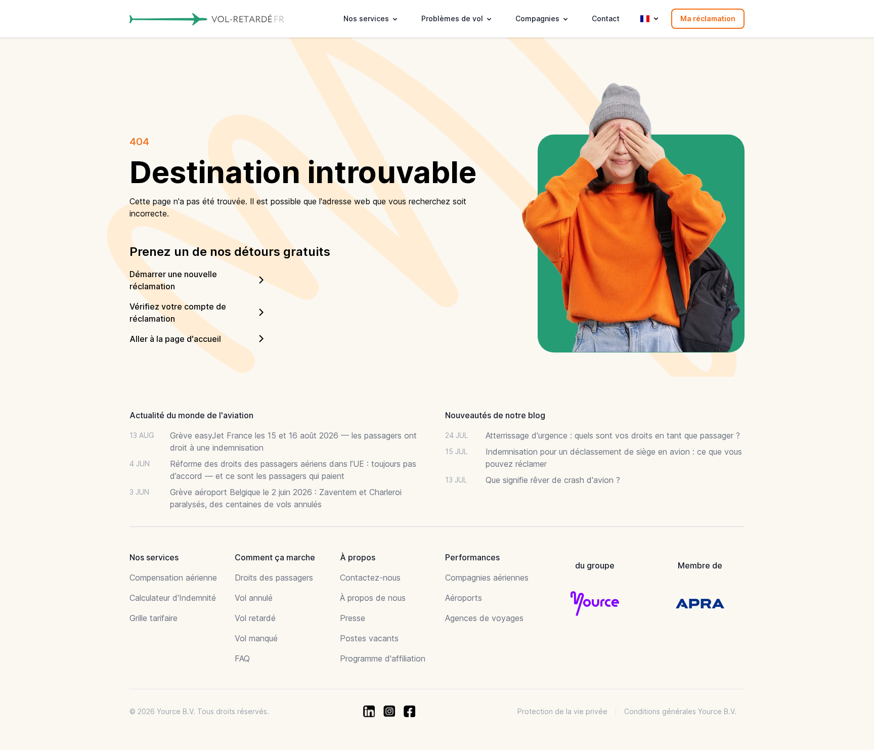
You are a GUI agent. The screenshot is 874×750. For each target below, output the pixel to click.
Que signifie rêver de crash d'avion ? (553, 480)
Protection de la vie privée (562, 711)
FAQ (242, 658)
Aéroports (463, 598)
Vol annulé (254, 598)
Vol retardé (255, 618)
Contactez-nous (370, 577)
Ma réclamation (707, 18)
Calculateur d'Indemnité (172, 598)
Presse (352, 618)
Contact (606, 18)
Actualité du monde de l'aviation (191, 415)
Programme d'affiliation (382, 658)
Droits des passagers (274, 577)
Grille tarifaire (153, 618)
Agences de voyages (484, 618)
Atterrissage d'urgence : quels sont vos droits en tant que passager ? (613, 435)
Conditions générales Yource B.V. (680, 711)
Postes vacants (369, 638)
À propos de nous (373, 598)
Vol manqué (256, 638)
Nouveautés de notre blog (495, 415)
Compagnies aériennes (487, 577)
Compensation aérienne (173, 577)
